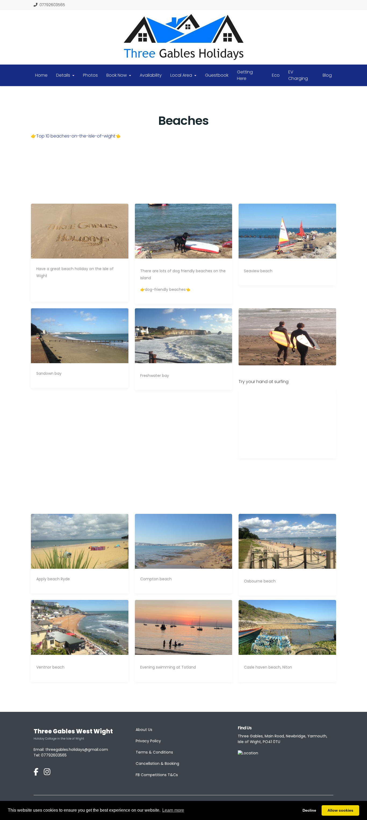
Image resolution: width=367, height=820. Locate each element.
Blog (327, 75)
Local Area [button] (181, 75)
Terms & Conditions (154, 752)
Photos (90, 75)
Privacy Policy (148, 741)
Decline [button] (309, 810)
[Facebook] (36, 772)
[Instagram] (47, 772)
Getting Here (245, 75)
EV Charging (298, 75)
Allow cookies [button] (340, 810)
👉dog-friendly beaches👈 (165, 289)
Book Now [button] (117, 75)
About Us (144, 729)
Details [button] (63, 75)
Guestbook (216, 75)
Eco (276, 75)
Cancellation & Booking (157, 763)
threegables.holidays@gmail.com (76, 749)
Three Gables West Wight (73, 731)
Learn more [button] (173, 810)
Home (41, 75)
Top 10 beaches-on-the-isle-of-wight (75, 136)
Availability (151, 75)
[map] (248, 753)
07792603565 (52, 5)
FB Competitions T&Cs (157, 774)
